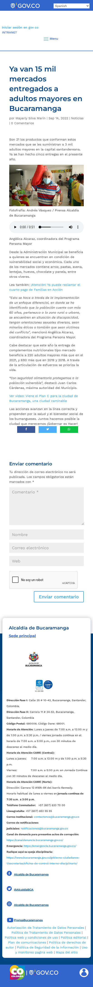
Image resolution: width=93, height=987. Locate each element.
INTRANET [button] (9, 32)
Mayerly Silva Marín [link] (31, 118)
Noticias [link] (77, 118)
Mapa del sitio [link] (67, 952)
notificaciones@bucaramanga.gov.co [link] (44, 828)
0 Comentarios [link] (22, 123)
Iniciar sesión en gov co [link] (20, 27)
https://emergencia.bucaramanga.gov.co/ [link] (50, 846)
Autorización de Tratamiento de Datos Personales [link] (45, 927)
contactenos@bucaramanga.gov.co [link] (56, 816)
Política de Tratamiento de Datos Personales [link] (46, 932)
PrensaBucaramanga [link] (28, 920)
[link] (25, 8)
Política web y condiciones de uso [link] (31, 937)
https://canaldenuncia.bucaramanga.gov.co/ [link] (35, 840)
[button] (82, 38)
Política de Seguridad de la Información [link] (48, 947)
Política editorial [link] (73, 937)
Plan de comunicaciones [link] (27, 942)
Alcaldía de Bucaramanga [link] (31, 874)
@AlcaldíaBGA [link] (23, 889)
